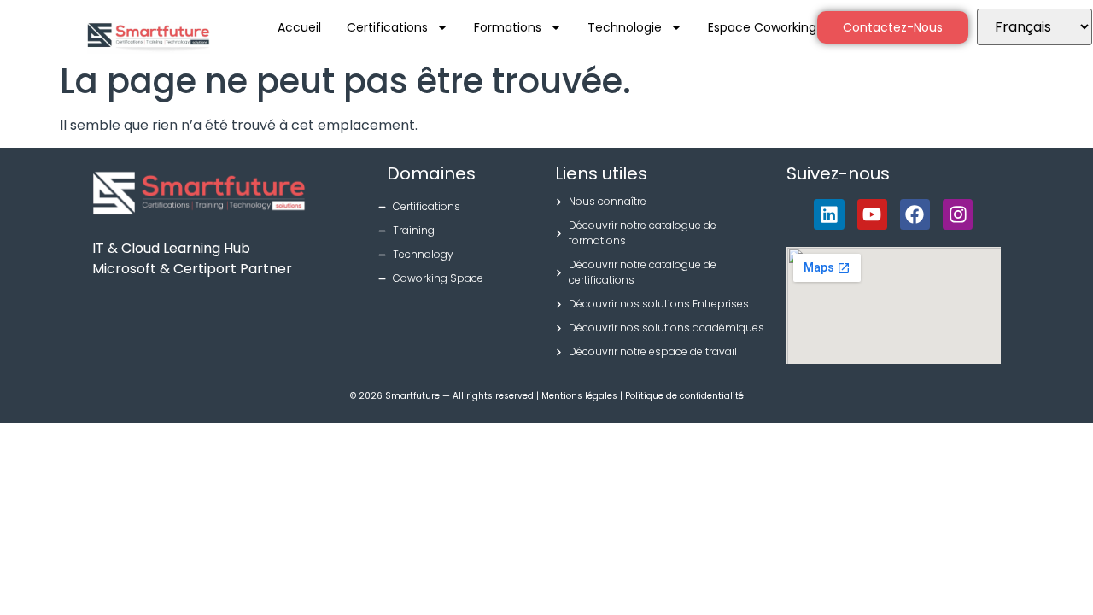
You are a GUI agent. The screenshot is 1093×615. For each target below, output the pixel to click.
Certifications (387, 27)
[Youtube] (872, 214)
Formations (507, 27)
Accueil (299, 27)
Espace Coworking (762, 27)
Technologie (624, 27)
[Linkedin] (829, 214)
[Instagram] (958, 214)
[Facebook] (915, 214)
